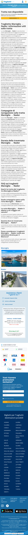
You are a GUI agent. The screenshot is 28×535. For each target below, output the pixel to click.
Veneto (6, 492)
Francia (6, 436)
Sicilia (6, 483)
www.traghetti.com (7, 1)
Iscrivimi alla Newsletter (13, 402)
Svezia (17, 486)
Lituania (18, 467)
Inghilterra (19, 443)
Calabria (6, 425)
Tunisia (18, 489)
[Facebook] (7, 505)
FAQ (2, 500)
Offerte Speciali (23, 498)
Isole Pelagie (8, 462)
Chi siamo (3, 498)
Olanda (18, 475)
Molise (18, 473)
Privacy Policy (24, 516)
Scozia (18, 481)
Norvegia (7, 475)
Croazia (18, 428)
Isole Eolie (19, 459)
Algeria (18, 422)
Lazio (5, 464)
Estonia (6, 433)
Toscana (6, 489)
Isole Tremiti (20, 462)
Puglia (18, 478)
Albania (6, 422)
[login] (22, 1)
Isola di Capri (8, 454)
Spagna (6, 486)
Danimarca (7, 430)
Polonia (6, 478)
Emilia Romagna (20, 430)
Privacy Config (7, 533)
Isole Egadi (7, 459)
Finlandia (19, 433)
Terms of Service (13, 518)
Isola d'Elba (7, 448)
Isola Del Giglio (9, 451)
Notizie (21, 501)
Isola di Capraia (20, 451)
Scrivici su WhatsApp (10, 301)
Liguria (6, 467)
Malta (6, 470)
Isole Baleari (8, 456)
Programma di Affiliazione (13, 500)
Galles (6, 440)
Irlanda (6, 445)
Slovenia (18, 483)
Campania (19, 425)
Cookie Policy (20, 533)
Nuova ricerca (13, 18)
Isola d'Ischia (20, 448)
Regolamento (4, 501)
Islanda (18, 445)
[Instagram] (3, 505)
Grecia (6, 443)
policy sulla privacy (11, 398)
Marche (18, 470)
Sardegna (7, 481)
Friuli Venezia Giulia (20, 436)
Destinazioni (22, 500)
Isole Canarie (20, 456)
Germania (19, 440)
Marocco (7, 473)
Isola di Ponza (20, 454)
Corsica (6, 428)
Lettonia (18, 464)
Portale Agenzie (13, 498)
